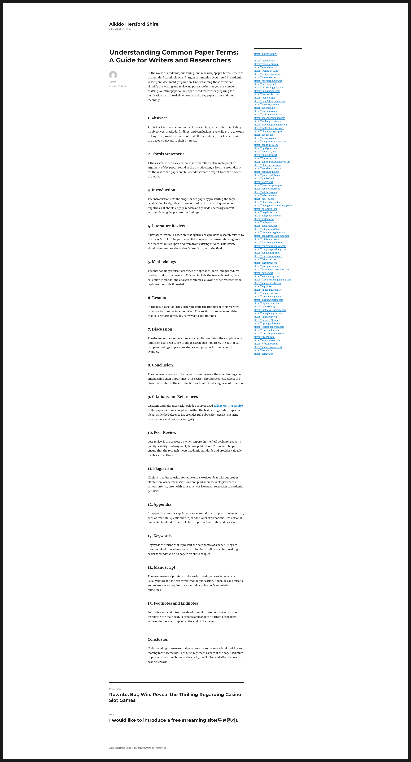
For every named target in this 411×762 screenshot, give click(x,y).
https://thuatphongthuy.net (268, 313)
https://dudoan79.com (265, 151)
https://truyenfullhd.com (267, 330)
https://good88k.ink (264, 178)
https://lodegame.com (265, 195)
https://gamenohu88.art (266, 172)
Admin (112, 81)
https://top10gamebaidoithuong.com (273, 205)
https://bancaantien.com (266, 94)
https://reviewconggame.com (269, 87)
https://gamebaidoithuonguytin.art (272, 161)
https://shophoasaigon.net (267, 296)
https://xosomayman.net (267, 104)
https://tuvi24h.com (264, 337)
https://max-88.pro (264, 199)
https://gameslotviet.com (267, 175)
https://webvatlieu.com (266, 343)
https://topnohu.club (264, 97)
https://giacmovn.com (265, 263)
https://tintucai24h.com (266, 320)
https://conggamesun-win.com (270, 141)
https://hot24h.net (263, 273)
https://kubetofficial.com (267, 188)
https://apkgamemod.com (267, 215)
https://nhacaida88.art (265, 155)
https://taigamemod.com (267, 303)
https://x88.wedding (264, 108)
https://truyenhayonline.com (269, 333)
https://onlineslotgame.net (268, 74)
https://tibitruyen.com (265, 316)
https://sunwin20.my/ (265, 54)
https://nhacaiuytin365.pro (268, 131)
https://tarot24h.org (264, 306)
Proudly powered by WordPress (150, 748)
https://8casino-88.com (266, 64)
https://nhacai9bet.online (267, 202)
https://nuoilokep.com (265, 209)
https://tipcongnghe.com (267, 323)
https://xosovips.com (265, 138)
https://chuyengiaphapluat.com (270, 246)
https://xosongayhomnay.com (269, 118)
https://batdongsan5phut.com (269, 232)
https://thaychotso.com (266, 212)
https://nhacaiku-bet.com (267, 165)
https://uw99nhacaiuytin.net (269, 128)
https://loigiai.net (263, 286)
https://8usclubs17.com (266, 67)
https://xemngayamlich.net (268, 347)
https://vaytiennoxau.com (267, 340)
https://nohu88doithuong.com (269, 101)
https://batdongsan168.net (267, 229)
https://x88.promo (263, 134)
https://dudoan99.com (265, 158)
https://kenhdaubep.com (266, 276)
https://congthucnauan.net (268, 256)
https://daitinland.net (265, 259)
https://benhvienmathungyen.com (271, 236)
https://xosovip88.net (265, 77)
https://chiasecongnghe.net (268, 242)
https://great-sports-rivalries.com (271, 269)
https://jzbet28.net (263, 182)
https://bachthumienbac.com (269, 114)
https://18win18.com (264, 60)
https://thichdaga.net (265, 84)
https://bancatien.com (265, 111)
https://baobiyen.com (265, 222)
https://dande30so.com (266, 145)
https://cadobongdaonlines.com (270, 124)
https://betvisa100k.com (266, 239)
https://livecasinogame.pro (268, 185)
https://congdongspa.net (267, 252)
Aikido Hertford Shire (134, 24)
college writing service (228, 405)
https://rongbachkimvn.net (268, 81)
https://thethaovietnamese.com (270, 310)
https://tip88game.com (266, 148)
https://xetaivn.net (263, 354)
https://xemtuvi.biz (264, 350)
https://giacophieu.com (266, 266)
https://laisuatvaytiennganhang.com (272, 279)
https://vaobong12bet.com (267, 121)
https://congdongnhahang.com (270, 249)
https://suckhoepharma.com (268, 300)
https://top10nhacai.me (266, 70)
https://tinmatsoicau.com (267, 91)
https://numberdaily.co (266, 293)
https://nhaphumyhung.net (268, 289)
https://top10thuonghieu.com (269, 327)
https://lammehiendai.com (267, 283)
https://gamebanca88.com (267, 168)
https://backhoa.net (264, 219)
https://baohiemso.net (265, 225)
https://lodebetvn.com (265, 192)
